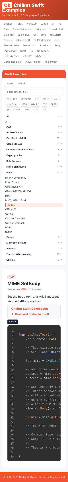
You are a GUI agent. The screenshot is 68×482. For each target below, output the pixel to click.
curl (15, 99)
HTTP (46, 99)
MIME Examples (31, 289)
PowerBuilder (11, 45)
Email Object (12, 182)
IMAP (55, 99)
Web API (21, 83)
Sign (18, 109)
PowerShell (29, 45)
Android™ (32, 23)
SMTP (27, 109)
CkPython (40, 29)
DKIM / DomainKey (15, 177)
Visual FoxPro (33, 61)
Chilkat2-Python (22, 29)
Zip (44, 109)
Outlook (9, 213)
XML (36, 109)
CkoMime (52, 360)
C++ (6, 29)
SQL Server (10, 50)
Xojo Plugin (51, 61)
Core (10, 83)
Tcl (31, 50)
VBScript (40, 56)
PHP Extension (42, 40)
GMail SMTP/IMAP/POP (18, 191)
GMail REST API (13, 186)
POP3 (8, 227)
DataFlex (9, 34)
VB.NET (27, 56)
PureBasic (45, 45)
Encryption (26, 99)
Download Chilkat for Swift (32, 314)
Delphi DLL (23, 34)
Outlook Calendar (15, 218)
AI (8, 99)
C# (59, 23)
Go (35, 34)
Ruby (57, 45)
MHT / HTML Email (15, 200)
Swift (23, 50)
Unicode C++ (11, 56)
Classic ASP (56, 29)
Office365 (11, 209)
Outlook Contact (14, 222)
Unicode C (43, 50)
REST (53, 104)
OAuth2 (35, 104)
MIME (11, 204)
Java (43, 34)
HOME (19, 23)
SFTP (9, 109)
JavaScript (55, 34)
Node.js (8, 40)
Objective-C (23, 40)
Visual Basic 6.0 (13, 61)
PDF (45, 104)
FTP (37, 99)
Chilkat (8, 23)
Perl (57, 40)
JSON (24, 104)
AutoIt (44, 23)
